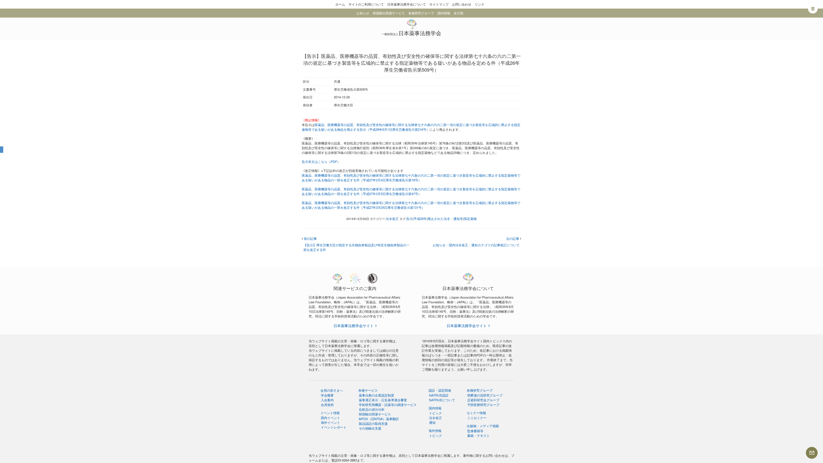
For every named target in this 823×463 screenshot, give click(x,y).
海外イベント (330, 422)
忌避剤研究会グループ (483, 400)
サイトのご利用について (366, 4)
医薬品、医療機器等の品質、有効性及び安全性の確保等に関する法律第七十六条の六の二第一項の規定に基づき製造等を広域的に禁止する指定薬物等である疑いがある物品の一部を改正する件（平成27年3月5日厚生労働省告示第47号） (411, 191)
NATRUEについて (442, 400)
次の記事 (513, 238)
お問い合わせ (461, 4)
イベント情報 (330, 412)
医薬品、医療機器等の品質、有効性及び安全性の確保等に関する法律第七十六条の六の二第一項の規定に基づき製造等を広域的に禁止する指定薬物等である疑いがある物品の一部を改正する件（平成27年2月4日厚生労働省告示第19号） (411, 177)
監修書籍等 (475, 430)
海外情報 (435, 430)
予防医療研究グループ (483, 404)
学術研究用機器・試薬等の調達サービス (388, 404)
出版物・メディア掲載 (483, 426)
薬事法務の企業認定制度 (376, 395)
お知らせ (362, 13)
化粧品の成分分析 (371, 409)
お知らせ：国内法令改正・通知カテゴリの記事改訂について (476, 245)
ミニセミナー (477, 417)
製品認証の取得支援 (373, 423)
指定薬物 (470, 218)
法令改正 (392, 218)
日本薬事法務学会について (406, 4)
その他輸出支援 (370, 428)
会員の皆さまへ (331, 390)
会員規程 (327, 404)
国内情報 (443, 13)
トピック (435, 413)
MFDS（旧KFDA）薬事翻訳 (379, 418)
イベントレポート (334, 427)
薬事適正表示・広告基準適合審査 (383, 400)
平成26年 (420, 218)
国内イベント (330, 417)
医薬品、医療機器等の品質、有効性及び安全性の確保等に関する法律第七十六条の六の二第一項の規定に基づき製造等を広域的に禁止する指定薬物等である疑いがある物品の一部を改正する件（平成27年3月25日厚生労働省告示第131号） (411, 205)
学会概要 (327, 395)
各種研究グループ (421, 13)
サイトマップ (439, 4)
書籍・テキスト (478, 435)
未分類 (458, 13)
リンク (479, 4)
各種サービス (368, 390)
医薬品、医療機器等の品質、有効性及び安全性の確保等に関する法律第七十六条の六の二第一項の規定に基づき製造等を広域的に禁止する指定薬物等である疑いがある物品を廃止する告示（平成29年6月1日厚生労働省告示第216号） (411, 127)
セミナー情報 (476, 412)
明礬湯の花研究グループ (485, 395)
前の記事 (309, 238)
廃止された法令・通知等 (445, 218)
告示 (409, 218)
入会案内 (327, 400)
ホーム (340, 4)
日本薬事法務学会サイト (353, 325)
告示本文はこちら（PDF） (321, 161)
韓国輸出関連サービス (389, 13)
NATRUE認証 (439, 395)
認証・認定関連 (440, 390)
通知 (432, 422)
